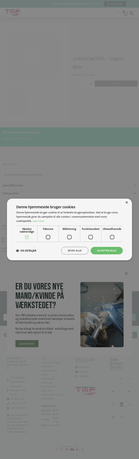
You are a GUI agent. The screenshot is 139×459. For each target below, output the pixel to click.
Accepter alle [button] (106, 250)
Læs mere (38, 221)
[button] (26, 250)
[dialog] (69, 229)
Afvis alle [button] (75, 250)
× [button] (126, 202)
